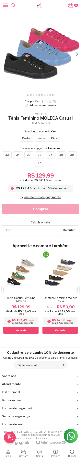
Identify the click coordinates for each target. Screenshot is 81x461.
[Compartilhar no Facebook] (42, 101)
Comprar (40, 209)
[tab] (28, 95)
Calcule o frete (40, 222)
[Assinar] (63, 365)
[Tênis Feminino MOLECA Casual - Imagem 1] (40, 51)
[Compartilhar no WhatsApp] (46, 101)
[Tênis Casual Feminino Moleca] (21, 292)
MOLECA (41, 114)
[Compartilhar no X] (50, 101)
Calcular (69, 230)
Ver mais (21, 330)
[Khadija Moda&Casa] (39, 5)
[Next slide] (76, 54)
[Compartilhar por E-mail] (54, 101)
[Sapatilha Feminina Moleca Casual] (60, 292)
